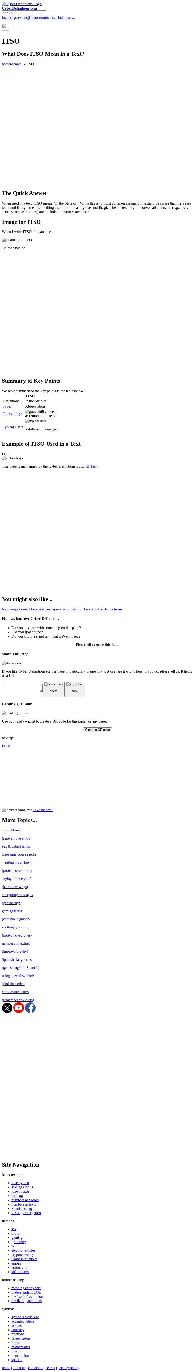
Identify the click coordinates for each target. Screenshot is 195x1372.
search (50, 1368)
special (16, 1360)
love (5, 17)
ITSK (6, 746)
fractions (17, 1334)
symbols (58, 17)
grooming (18, 1242)
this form (111, 644)
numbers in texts (23, 1204)
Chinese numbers (24, 1259)
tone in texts (20, 1191)
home (6, 64)
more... (69, 17)
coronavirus (20, 1267)
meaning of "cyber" (26, 1288)
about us (19, 1368)
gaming (17, 1237)
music (15, 1351)
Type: (7, 406)
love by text (20, 1183)
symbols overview (25, 1317)
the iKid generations (26, 1301)
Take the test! (43, 810)
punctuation (20, 1355)
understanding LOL (26, 1292)
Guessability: (12, 414)
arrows (16, 1325)
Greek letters (20, 1338)
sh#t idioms (20, 1272)
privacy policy (68, 1368)
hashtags (17, 1196)
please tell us (169, 671)
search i (18, 64)
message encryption (26, 1213)
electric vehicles (23, 1250)
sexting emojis (22, 1187)
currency (17, 1330)
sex (19, 17)
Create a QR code (97, 730)
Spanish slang (21, 1208)
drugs (12, 17)
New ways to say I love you (23, 609)
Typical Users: (13, 427)
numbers (45, 17)
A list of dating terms (106, 609)
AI (13, 1246)
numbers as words (25, 1200)
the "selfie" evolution (27, 1296)
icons (35, 17)
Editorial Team (87, 466)
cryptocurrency (22, 1255)
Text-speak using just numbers (67, 609)
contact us (35, 1368)
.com (19, 8)
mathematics (20, 1347)
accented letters (22, 1321)
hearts (15, 1343)
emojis (26, 17)
